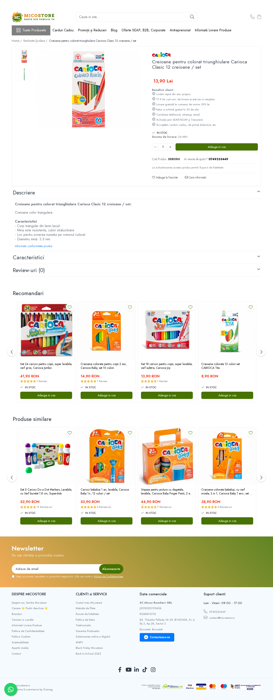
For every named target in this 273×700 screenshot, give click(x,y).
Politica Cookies (21, 637)
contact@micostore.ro (221, 618)
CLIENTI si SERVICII (91, 594)
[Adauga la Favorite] (69, 307)
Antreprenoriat (180, 30)
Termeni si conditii (23, 620)
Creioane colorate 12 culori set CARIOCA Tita (220, 366)
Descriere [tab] (24, 192)
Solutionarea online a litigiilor (93, 637)
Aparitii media (20, 648)
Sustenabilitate (20, 642)
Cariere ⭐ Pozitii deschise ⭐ (30, 608)
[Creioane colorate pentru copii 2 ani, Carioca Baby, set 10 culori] (106, 330)
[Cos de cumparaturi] (259, 17)
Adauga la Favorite (166, 177)
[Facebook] (120, 670)
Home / (17, 41)
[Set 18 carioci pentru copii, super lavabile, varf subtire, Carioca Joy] (167, 330)
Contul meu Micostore (89, 603)
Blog (114, 30)
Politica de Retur (85, 620)
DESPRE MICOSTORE (29, 594)
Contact (16, 654)
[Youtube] (128, 670)
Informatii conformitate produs (33, 246)
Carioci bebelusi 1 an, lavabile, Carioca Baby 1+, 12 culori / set (105, 491)
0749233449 (217, 612)
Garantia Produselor (87, 631)
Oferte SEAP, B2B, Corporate (144, 30)
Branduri (17, 614)
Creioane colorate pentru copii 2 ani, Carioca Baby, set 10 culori (103, 366)
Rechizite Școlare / (35, 41)
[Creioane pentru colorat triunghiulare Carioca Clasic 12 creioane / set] (88, 89)
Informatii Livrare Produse (213, 30)
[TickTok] (145, 670)
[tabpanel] (88, 89)
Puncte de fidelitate (87, 614)
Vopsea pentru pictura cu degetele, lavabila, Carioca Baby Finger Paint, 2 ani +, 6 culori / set (166, 491)
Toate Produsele (34, 30)
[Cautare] (192, 17)
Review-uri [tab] (29, 270)
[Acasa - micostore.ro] (33, 17)
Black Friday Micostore (89, 648)
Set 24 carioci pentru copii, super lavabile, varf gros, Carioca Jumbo (46, 366)
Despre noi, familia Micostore (29, 603)
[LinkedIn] (136, 670)
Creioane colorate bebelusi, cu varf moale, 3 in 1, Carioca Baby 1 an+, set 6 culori (226, 491)
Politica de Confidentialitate (108, 576)
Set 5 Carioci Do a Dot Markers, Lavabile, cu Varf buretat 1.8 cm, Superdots (46, 491)
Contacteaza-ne (160, 637)
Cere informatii (197, 177)
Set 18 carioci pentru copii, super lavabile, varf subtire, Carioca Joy (166, 366)
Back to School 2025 (88, 654)
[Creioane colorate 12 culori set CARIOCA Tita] (227, 330)
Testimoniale (83, 625)
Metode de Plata (85, 608)
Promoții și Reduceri (92, 30)
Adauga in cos (217, 147)
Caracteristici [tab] (28, 257)
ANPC (79, 642)
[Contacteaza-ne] (252, 17)
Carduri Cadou (63, 30)
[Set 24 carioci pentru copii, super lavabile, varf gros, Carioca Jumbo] (46, 330)
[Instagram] (153, 670)
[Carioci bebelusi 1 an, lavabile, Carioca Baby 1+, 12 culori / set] (106, 456)
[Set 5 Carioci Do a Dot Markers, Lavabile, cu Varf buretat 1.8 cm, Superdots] (46, 456)
